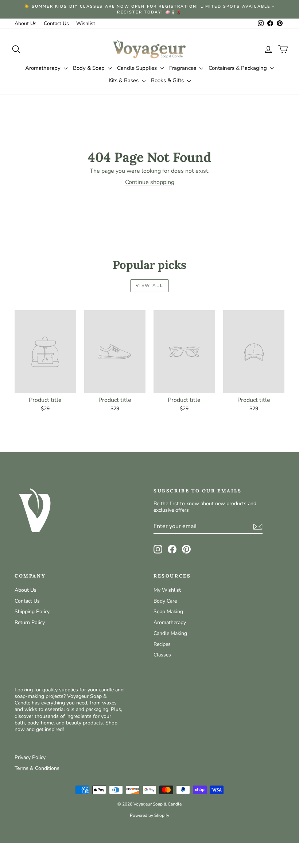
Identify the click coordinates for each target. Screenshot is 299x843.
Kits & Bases (124, 80)
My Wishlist (167, 590)
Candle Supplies (137, 68)
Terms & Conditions (37, 768)
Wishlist (85, 23)
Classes (162, 654)
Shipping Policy (32, 611)
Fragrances (183, 68)
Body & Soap (89, 68)
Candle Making (170, 633)
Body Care (165, 601)
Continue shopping (149, 182)
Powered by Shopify (149, 815)
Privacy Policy (30, 757)
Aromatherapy (43, 68)
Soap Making (168, 611)
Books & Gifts (168, 80)
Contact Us (56, 23)
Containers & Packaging (238, 68)
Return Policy (30, 622)
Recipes (162, 644)
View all (149, 285)
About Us (25, 23)
